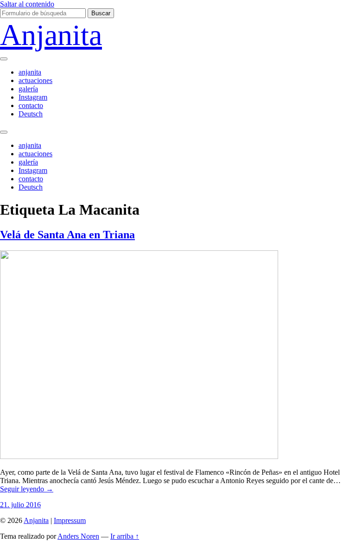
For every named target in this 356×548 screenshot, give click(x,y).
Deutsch (31, 114)
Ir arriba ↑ (124, 536)
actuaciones (35, 80)
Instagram (33, 97)
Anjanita (51, 35)
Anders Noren (78, 536)
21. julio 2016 (20, 505)
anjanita (30, 72)
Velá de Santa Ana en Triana (67, 235)
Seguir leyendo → (26, 489)
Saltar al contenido (27, 4)
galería (28, 89)
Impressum (70, 520)
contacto (31, 105)
